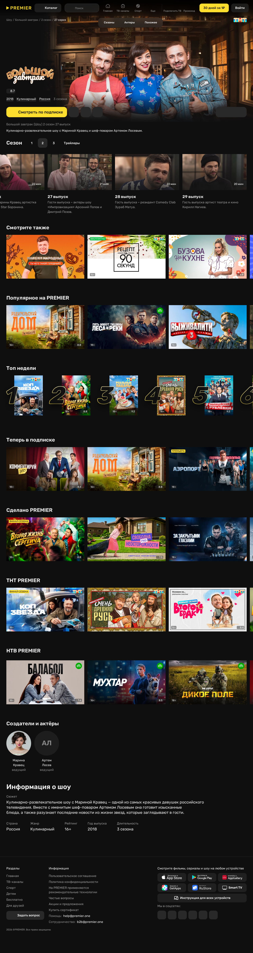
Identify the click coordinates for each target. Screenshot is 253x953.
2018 (9, 99)
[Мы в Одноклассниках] (182, 915)
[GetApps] (171, 887)
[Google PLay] (202, 877)
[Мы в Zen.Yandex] (192, 915)
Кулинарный (26, 99)
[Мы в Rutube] (203, 915)
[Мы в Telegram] (161, 915)
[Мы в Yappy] (213, 915)
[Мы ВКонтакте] (172, 915)
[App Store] (171, 877)
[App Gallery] (232, 877)
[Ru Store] (202, 887)
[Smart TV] (232, 887)
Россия (44, 99)
